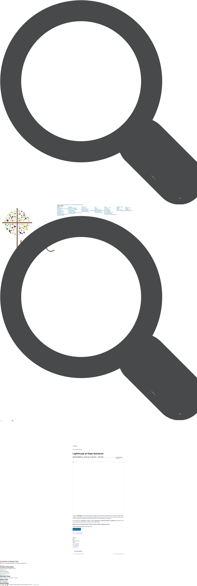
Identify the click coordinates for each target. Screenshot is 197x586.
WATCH (58, 204)
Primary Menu (60, 205)
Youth (118, 208)
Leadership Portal (60, 215)
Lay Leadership (60, 210)
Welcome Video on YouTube (62, 208)
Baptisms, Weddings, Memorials (74, 212)
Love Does (106, 208)
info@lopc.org (3, 574)
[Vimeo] (5, 585)
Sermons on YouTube (72, 208)
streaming (16, 577)
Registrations (77, 546)
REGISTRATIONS (79, 204)
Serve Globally (107, 210)
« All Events (75, 446)
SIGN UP (2, 565)
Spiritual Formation (85, 211)
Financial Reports (128, 210)
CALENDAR (73, 204)
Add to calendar (79, 533)
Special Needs (119, 209)
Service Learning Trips (108, 212)
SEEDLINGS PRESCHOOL (66, 204)
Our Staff (59, 209)
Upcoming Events (84, 208)
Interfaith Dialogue (108, 213)
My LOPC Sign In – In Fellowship (88, 210)
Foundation (127, 209)
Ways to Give (128, 207)
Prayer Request (98, 211)
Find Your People (84, 209)
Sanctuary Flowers (72, 211)
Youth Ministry (75, 547)
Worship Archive (71, 213)
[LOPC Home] (28, 207)
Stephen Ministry (98, 209)
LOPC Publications (61, 213)
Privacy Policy (36, 584)
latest (73, 546)
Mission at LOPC (107, 207)
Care (96, 207)
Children (118, 207)
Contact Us (59, 212)
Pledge (126, 208)
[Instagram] (3, 585)
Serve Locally (107, 209)
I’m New (83, 207)
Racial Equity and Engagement (110, 214)
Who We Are (59, 207)
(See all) (117, 458)
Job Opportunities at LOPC (62, 214)
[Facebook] (1, 585)
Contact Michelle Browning (78, 526)
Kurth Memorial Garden (99, 210)
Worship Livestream (72, 207)
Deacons (96, 208)
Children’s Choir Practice (79, 553)
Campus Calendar (60, 211)
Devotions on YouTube (72, 209)
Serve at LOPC (107, 211)
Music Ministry (71, 210)
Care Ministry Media (99, 212)
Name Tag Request (4, 581)
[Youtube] (7, 585)
